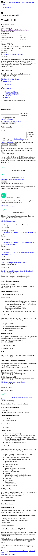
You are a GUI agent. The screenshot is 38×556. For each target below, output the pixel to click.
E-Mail (29, 137)
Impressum (8, 95)
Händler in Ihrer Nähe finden (10, 79)
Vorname (30, 133)
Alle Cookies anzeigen (8, 206)
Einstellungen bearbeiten (16, 179)
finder (7, 81)
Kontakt (7, 97)
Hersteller (8, 7)
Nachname (30, 135)
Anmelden (12, 123)
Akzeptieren (4, 179)
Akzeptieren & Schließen (8, 554)
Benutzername (24, 113)
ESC (4, 181)
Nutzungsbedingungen (12, 94)
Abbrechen (5, 123)
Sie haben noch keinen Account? (11, 121)
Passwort (24, 115)
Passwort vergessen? (7, 119)
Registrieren (13, 144)
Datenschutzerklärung (11, 92)
